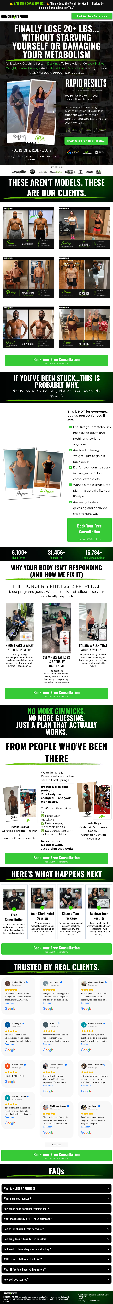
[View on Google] (7, 983)
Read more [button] (9, 1003)
